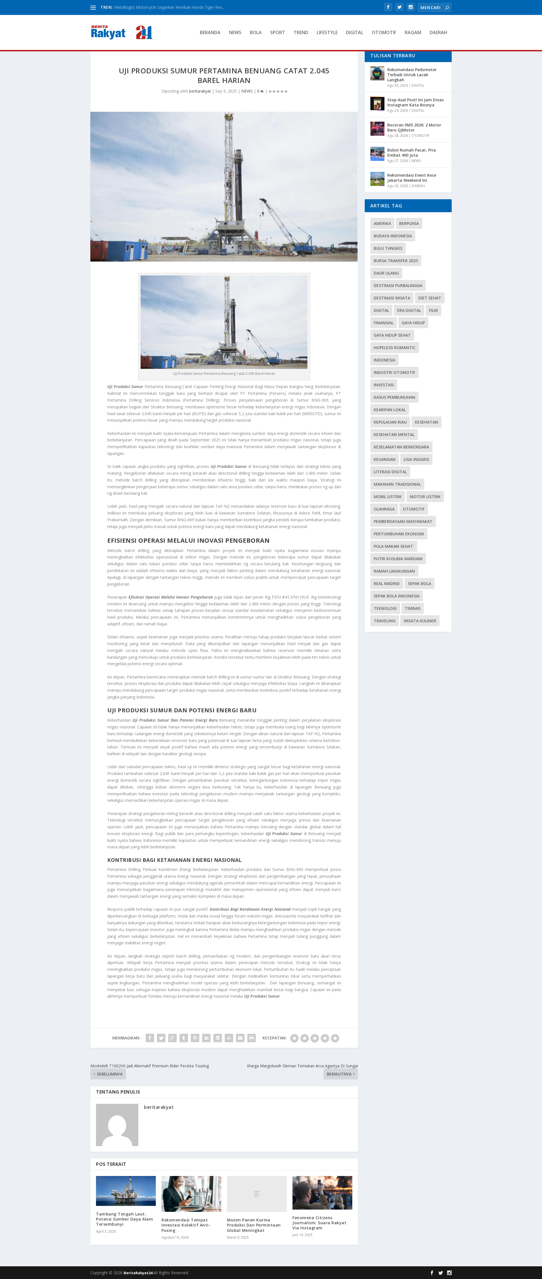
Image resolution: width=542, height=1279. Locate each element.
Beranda (210, 33)
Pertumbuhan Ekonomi (399, 533)
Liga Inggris (416, 459)
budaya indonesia (393, 235)
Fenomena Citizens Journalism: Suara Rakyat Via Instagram (319, 1222)
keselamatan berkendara (401, 447)
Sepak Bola (419, 583)
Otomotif (414, 509)
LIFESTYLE (327, 33)
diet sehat (429, 298)
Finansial (384, 322)
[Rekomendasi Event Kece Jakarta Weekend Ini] (377, 179)
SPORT (277, 33)
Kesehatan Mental (394, 434)
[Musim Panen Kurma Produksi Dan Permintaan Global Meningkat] (257, 1194)
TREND (301, 33)
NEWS (235, 33)
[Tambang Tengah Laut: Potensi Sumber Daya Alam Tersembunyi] (126, 1191)
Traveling (384, 620)
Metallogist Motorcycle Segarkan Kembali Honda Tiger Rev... (169, 7)
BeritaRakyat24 (138, 1272)
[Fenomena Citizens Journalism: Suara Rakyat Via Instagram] (322, 1193)
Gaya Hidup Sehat (392, 335)
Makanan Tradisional (397, 484)
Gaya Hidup (413, 322)
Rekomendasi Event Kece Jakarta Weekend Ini (411, 177)
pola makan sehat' (394, 546)
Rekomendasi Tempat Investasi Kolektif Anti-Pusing (185, 1225)
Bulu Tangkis (388, 248)
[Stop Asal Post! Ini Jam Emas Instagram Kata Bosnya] (377, 104)
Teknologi (385, 608)
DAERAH (438, 33)
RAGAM (413, 33)
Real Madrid (387, 583)
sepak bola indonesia (396, 596)
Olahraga (384, 509)
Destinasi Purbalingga (398, 285)
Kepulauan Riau (390, 422)
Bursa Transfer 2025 (396, 260)
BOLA (256, 33)
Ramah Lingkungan (394, 571)
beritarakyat (200, 91)
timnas (412, 608)
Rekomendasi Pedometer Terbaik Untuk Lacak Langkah (412, 74)
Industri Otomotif (394, 372)
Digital (381, 310)
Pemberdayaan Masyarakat (403, 521)
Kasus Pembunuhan (394, 397)
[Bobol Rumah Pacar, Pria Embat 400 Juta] (377, 154)
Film (433, 310)
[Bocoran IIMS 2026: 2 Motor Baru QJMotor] (377, 129)
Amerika (382, 223)
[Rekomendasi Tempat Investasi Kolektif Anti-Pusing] (191, 1194)
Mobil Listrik (388, 496)
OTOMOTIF (384, 33)
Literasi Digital (390, 471)
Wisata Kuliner (420, 620)
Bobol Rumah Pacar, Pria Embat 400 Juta (411, 152)
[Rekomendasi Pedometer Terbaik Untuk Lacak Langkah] (377, 73)
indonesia (384, 360)
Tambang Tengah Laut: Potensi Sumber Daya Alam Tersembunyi (124, 1219)
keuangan (384, 459)
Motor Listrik (425, 496)
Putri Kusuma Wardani (398, 558)
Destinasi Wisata (392, 298)
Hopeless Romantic (395, 347)
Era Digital (409, 310)
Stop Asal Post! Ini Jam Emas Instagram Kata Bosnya (415, 102)
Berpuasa (409, 223)
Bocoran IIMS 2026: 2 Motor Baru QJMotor (414, 127)
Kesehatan (426, 422)
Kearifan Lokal (390, 409)
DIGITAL (354, 33)
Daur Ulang (386, 273)
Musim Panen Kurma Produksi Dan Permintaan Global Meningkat (254, 1225)
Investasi (384, 384)
